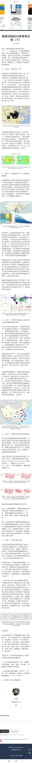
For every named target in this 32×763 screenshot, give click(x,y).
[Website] (16, 705)
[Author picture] (16, 692)
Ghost (19, 750)
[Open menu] (3, 2)
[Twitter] (16, 761)
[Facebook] (9, 761)
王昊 (15, 699)
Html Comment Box (14, 735)
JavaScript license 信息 (16, 755)
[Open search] (29, 2)
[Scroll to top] (23, 761)
